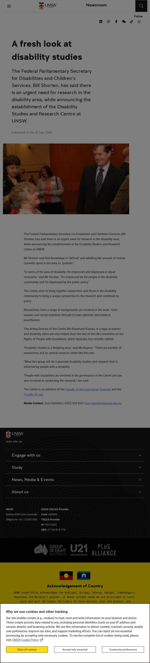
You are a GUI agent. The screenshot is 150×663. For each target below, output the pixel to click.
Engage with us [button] (26, 455)
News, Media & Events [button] (33, 479)
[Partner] (95, 6)
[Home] (47, 6)
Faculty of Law (33, 394)
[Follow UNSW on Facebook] (116, 21)
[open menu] (9, 6)
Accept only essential (75, 649)
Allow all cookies (27, 649)
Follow (138, 16)
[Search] (141, 6)
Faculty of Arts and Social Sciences (88, 389)
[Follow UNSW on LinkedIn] (101, 21)
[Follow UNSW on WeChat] (124, 21)
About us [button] (20, 492)
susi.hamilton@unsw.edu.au (103, 403)
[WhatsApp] (139, 21)
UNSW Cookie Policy (28, 640)
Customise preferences (123, 649)
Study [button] (17, 467)
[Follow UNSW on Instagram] (108, 21)
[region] (75, 633)
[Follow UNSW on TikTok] (132, 21)
